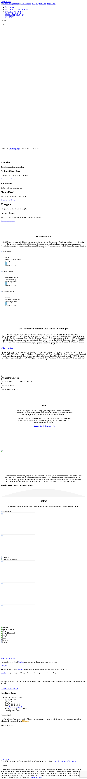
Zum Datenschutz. (35, 777)
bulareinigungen (14, 149)
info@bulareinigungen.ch (13, 707)
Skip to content (6, 2)
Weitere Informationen (60, 761)
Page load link (5, 759)
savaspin (4, 665)
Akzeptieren (72, 761)
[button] (7, 348)
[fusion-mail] (6, 263)
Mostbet (20, 662)
